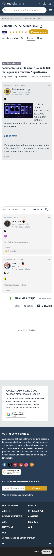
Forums (31, 38)
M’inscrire (36, 488)
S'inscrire (47, 305)
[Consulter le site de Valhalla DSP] (40, 26)
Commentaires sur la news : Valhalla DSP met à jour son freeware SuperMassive (26, 70)
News (40, 38)
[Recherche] (5, 10)
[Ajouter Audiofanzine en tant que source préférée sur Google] (16, 414)
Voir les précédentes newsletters (17, 495)
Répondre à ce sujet (25, 298)
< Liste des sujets (44, 298)
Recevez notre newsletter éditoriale (20, 481)
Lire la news (11, 136)
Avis (23, 38)
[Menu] (50, 10)
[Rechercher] (46, 209)
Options (30, 306)
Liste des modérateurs (27, 330)
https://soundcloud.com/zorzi (15, 285)
